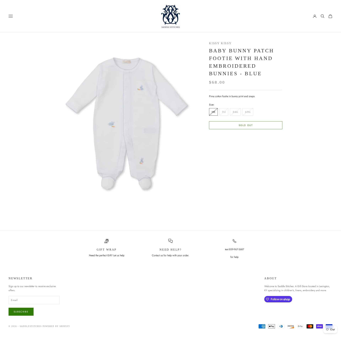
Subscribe (21, 311)
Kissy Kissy (220, 43)
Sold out (246, 125)
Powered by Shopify (56, 326)
